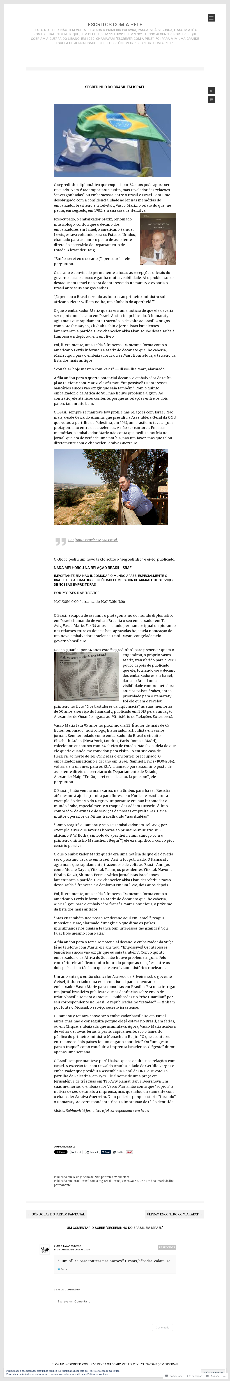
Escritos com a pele (115, 25)
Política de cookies (97, 1374)
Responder (167, 1247)
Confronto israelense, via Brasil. (93, 540)
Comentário (162, 1327)
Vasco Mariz (130, 1181)
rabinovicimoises (118, 1177)
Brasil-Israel (112, 1181)
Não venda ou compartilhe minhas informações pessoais (134, 1364)
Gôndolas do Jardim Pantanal (56, 1214)
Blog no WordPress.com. (70, 1364)
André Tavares (63, 1246)
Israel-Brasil (81, 1181)
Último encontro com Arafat (174, 1214)
